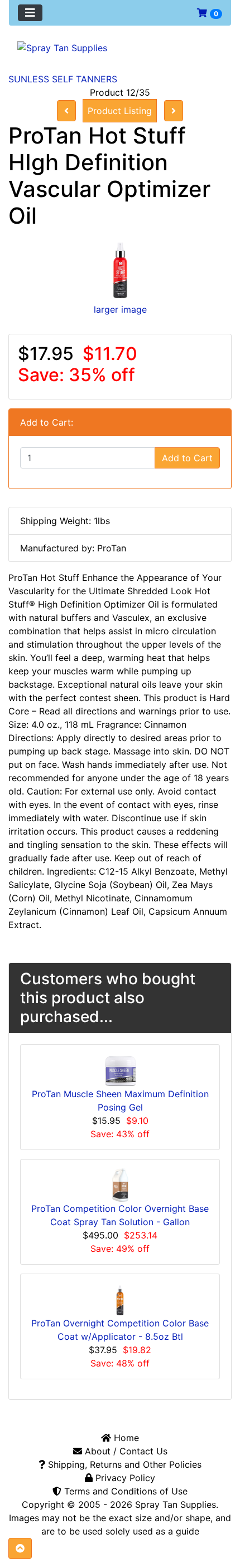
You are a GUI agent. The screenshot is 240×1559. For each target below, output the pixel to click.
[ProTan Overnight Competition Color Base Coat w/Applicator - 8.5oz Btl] (120, 1299)
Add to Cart (187, 457)
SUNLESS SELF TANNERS (62, 79)
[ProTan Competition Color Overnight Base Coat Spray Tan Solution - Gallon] (120, 1184)
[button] (20, 1548)
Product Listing (120, 110)
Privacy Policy (124, 1477)
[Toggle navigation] (30, 12)
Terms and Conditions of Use (124, 1491)
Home (125, 1437)
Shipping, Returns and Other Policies (123, 1464)
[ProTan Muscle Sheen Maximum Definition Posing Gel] (120, 1069)
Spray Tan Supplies (175, 1504)
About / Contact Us (124, 1451)
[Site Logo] (120, 47)
